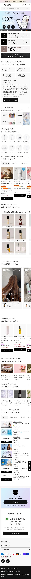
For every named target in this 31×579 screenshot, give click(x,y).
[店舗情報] (23, 5)
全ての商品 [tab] (6, 163)
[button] (29, 466)
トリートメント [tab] (24, 163)
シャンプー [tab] (14, 163)
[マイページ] (26, 5)
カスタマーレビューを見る (10, 100)
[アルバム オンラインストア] (15, 35)
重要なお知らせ (13, 417)
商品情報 (23, 417)
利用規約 (3, 568)
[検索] (28, 8)
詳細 (24, 1)
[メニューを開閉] (2, 5)
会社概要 (18, 571)
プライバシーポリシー (12, 568)
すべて (4, 417)
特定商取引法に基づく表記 (7, 571)
